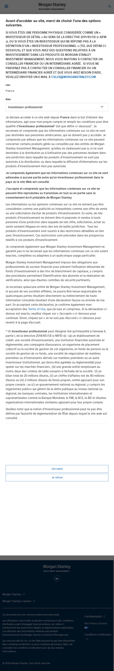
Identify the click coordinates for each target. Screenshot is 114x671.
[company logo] (52, 6)
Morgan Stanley (11, 594)
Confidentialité (93, 616)
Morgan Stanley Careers (16, 601)
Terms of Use (36, 309)
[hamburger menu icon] (6, 6)
